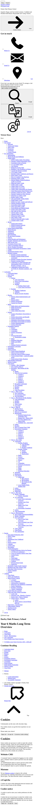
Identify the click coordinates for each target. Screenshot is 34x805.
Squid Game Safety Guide (18, 209)
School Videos (12, 609)
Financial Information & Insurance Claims (19, 248)
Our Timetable (19, 385)
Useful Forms (15, 555)
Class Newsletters (19, 390)
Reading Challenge (27, 447)
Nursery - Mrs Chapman (18, 365)
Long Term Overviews (24, 287)
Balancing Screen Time (17, 167)
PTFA (9, 541)
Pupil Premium (12, 234)
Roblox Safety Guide (17, 197)
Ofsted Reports (12, 230)
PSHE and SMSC (16, 342)
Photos (16, 371)
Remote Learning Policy (18, 261)
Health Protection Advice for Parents (21, 550)
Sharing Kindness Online (18, 203)
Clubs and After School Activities (17, 592)
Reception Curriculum (21, 384)
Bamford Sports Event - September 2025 (24, 415)
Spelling (17, 284)
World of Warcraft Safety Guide (20, 219)
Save (16, 803)
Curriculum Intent (12, 273)
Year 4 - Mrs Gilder (16, 440)
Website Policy (12, 678)
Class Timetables (19, 410)
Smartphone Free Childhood (15, 539)
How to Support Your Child (22, 427)
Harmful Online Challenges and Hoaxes (22, 174)
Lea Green (17, 405)
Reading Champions (16, 587)
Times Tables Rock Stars (18, 310)
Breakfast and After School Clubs (17, 567)
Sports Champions (16, 586)
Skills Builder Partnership (15, 360)
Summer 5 (21, 380)
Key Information (8, 153)
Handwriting (25, 454)
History (13, 328)
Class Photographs (20, 511)
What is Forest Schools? (17, 352)
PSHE (20, 469)
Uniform (13, 561)
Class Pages (11, 363)
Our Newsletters (19, 396)
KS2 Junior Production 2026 (15, 534)
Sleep (12, 556)
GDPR (10, 250)
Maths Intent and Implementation (20, 306)
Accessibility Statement (14, 680)
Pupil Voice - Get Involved (15, 604)
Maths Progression (16, 307)
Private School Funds (17, 562)
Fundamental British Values (15, 251)
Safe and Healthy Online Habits (20, 198)
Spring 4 (20, 379)
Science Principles (16, 324)
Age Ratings (14, 166)
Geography (14, 329)
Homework (18, 474)
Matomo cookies (9, 773)
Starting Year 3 (19, 408)
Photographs (18, 413)
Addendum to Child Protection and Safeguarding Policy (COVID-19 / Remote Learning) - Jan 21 (20, 264)
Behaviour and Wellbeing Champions (21, 584)
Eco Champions (15, 581)
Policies (10, 237)
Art (12, 334)
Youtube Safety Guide (17, 220)
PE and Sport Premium (14, 236)
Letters (16, 424)
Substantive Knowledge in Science (20, 320)
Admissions (11, 233)
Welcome (10, 144)
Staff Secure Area (12, 242)
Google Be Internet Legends (19, 170)
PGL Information (19, 531)
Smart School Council (14, 578)
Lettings (10, 572)
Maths (9, 304)
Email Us (6, 65)
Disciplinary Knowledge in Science (21, 321)
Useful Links (11, 545)
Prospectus (11, 149)
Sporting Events (12, 608)
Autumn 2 (21, 376)
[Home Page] (5, 6)
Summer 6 (21, 382)
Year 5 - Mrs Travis (16, 492)
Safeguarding (11, 155)
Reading (13, 289)
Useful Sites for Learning (15, 590)
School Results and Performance (17, 239)
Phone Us (7, 50)
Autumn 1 (21, 374)
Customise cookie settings (21, 734)
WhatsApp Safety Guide (18, 216)
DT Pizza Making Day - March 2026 (24, 420)
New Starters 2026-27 (17, 366)
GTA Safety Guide (16, 172)
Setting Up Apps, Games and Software (22, 202)
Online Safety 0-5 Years (17, 186)
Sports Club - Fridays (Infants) (19, 597)
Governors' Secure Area (14, 244)
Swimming (18, 489)
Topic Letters (18, 404)
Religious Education (16, 340)
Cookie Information (13, 676)
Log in (6, 612)
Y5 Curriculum (19, 497)
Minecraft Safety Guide (17, 183)
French (20, 466)
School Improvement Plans (15, 228)
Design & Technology (24, 464)
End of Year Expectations (22, 281)
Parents (6, 533)
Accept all (10, 734)
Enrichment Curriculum (14, 346)
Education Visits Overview (15, 569)
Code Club (14, 594)
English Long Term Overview (23, 502)
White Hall (21, 477)
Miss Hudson (25, 478)
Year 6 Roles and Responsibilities (24, 514)
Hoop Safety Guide (16, 175)
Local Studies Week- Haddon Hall (24, 485)
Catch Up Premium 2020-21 (15, 245)
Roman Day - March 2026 (25, 418)
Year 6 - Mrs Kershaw (17, 513)
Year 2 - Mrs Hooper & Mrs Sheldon (21, 398)
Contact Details (12, 152)
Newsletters (11, 547)
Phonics (10, 295)
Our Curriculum (19, 393)
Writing (13, 278)
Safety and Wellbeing (13, 576)
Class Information (19, 399)
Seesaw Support (12, 570)
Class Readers (25, 444)
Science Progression (16, 318)
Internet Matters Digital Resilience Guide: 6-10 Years (20, 180)
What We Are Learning (21, 373)
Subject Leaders (12, 362)
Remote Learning (12, 253)
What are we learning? (21, 412)
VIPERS (17, 292)
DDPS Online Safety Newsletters (20, 160)
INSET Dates (11, 536)
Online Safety (11, 158)
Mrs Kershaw (25, 480)
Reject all (3, 734)
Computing (14, 331)
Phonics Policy (15, 300)
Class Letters (18, 528)
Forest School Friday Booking (19, 359)
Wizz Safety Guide (16, 217)
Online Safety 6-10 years (18, 188)
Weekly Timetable (20, 494)
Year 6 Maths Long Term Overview (14, 639)
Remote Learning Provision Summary (21, 259)
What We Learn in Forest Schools (20, 354)
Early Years (11, 275)
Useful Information (13, 548)
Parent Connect (12, 542)
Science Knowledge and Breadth (20, 317)
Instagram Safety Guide (17, 178)
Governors (11, 150)
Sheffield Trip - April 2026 (25, 422)
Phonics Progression (16, 301)
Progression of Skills (20, 337)
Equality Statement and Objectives (17, 240)
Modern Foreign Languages (19, 345)
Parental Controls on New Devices (20, 194)
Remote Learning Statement (19, 254)
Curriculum (7, 272)
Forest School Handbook (18, 351)
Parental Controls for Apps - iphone (21, 192)
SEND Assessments (16, 226)
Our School (7, 142)
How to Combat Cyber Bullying (20, 177)
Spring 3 (20, 377)
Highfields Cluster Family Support (17, 566)
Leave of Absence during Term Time (21, 553)
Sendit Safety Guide (16, 200)
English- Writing (22, 449)
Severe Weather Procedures (15, 247)
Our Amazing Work (20, 394)
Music (13, 338)
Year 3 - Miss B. (15, 407)
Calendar (10, 544)
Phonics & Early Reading (22, 293)
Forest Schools (12, 349)
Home (6, 141)
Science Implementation (17, 323)
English (10, 276)
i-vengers (13, 580)
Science (10, 312)
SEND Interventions (16, 223)
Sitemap (6, 671)
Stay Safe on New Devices (18, 211)
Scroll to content (5, 4)
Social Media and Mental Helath (20, 208)
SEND (9, 222)
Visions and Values (13, 146)
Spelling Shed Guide (24, 286)
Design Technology (16, 332)
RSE (12, 343)
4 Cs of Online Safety (17, 164)
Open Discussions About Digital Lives (21, 191)
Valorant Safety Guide (17, 214)
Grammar (17, 282)
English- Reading (23, 443)
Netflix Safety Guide (17, 184)
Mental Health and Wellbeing (16, 156)
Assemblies (11, 348)
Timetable (17, 472)
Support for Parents (16, 303)
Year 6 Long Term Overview (23, 519)
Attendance (11, 231)
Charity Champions (16, 589)
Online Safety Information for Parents (21, 189)
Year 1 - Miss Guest (16, 391)
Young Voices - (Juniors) (18, 598)
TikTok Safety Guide (17, 212)
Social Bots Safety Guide (18, 205)
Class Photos (18, 475)
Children (6, 573)
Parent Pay (14, 564)
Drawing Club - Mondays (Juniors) (21, 595)
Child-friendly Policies (14, 606)
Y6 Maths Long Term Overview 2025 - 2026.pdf (17, 642)
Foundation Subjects (13, 326)
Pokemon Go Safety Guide (18, 195)
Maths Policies (15, 309)
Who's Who (11, 147)
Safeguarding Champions (18, 583)
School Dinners (15, 559)
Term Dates (14, 558)
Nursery (10, 538)
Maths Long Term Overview (23, 505)
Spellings (24, 452)
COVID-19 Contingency (18, 552)
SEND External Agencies (18, 225)
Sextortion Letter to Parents (18, 163)
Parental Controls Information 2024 (21, 161)
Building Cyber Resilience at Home (21, 169)
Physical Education (16, 335)
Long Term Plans (19, 279)
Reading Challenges (20, 290)
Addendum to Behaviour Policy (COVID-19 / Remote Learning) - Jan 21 (21, 268)
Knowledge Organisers (21, 429)
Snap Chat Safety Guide (17, 206)
